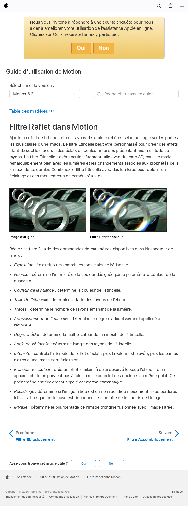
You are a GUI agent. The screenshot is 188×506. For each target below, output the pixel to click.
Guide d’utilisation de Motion (43, 71)
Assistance (24, 477)
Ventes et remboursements (101, 496)
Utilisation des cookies (157, 496)
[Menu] (182, 6)
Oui (81, 48)
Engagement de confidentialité (24, 496)
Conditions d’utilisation (64, 496)
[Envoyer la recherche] (99, 94)
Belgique (177, 491)
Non (103, 48)
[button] (158, 6)
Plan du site (130, 496)
